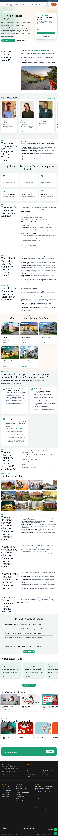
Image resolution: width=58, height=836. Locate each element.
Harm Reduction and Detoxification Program (43, 811)
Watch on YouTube (5, 709)
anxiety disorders (29, 308)
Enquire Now (53, 4)
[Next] (56, 136)
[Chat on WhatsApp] (55, 829)
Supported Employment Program (41, 800)
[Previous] (53, 136)
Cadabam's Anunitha (6, 794)
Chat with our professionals (46, 36)
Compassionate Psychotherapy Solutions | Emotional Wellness (45, 789)
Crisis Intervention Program (40, 816)
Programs (22, 4)
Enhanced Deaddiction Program (41, 809)
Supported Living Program (40, 802)
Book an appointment (30, 651)
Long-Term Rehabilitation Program (41, 818)
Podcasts (29, 770)
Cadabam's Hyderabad (6, 790)
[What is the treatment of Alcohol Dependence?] (30, 699)
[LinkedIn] (33, 829)
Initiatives (29, 772)
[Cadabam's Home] (2, 4)
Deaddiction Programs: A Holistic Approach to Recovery (44, 806)
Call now (51, 751)
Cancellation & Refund (52, 834)
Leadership (44, 768)
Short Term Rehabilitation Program (41, 813)
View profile (4, 131)
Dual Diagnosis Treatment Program (41, 803)
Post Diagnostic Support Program (41, 798)
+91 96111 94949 (10, 752)
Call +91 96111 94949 (47, 33)
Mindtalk (43, 772)
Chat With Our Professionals (22, 40)
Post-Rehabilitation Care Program (41, 815)
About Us (29, 766)
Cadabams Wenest (31, 774)
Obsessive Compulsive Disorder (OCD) (38, 50)
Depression (18, 798)
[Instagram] (27, 829)
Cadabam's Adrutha (6, 796)
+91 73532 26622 (5, 775)
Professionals (30, 768)
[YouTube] (30, 829)
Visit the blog (53, 721)
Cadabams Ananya (6, 786)
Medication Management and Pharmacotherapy (44, 786)
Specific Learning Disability (21, 788)
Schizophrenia (19, 786)
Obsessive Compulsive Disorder (22, 792)
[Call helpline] (55, 833)
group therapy (39, 551)
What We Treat (11, 4)
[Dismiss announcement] (56, 1)
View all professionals (51, 98)
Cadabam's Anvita (5, 792)
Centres (16, 4)
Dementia (18, 790)
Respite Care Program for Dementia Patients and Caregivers (44, 792)
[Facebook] (24, 829)
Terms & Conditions (44, 834)
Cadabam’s (29, 515)
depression (23, 308)
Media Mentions (45, 774)
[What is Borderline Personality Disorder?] (10, 699)
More (40, 4)
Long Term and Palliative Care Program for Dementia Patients (45, 795)
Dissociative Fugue (20, 800)
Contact (28, 776)
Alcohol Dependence (20, 796)
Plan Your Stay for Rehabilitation (48, 770)
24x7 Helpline (47, 4)
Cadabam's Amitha (6, 788)
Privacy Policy (37, 834)
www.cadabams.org (52, 829)
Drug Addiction (19, 794)
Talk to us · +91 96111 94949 (9, 40)
